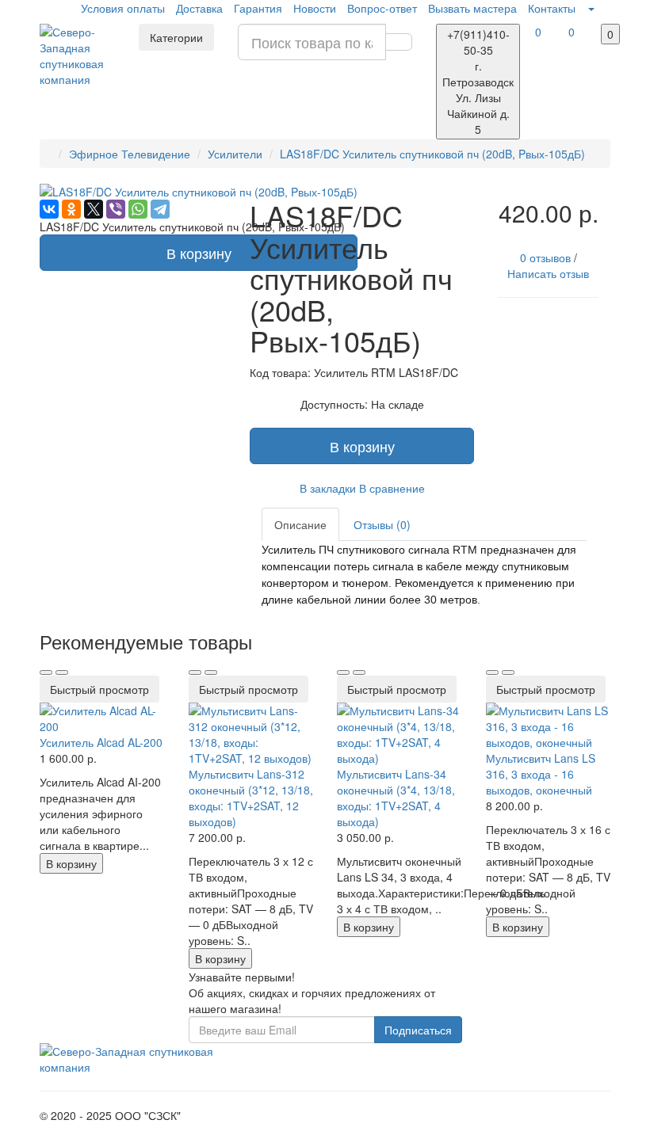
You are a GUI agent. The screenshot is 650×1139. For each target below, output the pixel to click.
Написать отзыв (548, 273)
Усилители (235, 154)
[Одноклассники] (71, 209)
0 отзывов (545, 257)
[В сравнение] (61, 672)
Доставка (199, 8)
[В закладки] (46, 672)
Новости (314, 8)
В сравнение (392, 488)
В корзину (198, 252)
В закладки (328, 488)
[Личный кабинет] (591, 8)
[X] (93, 209)
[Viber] (115, 209)
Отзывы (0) (382, 524)
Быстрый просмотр (99, 689)
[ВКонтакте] (49, 209)
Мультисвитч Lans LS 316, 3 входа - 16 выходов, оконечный (540, 774)
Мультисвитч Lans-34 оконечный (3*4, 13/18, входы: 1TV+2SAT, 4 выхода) (396, 797)
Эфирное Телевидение (129, 154)
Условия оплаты (123, 8)
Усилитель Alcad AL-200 (101, 742)
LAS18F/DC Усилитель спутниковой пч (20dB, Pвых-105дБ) (432, 154)
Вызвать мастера (472, 8)
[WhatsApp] (137, 209)
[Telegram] (160, 209)
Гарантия (258, 8)
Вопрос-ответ (382, 8)
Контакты (551, 8)
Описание (300, 524)
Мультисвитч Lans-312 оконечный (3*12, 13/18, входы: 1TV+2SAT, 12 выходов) (251, 797)
